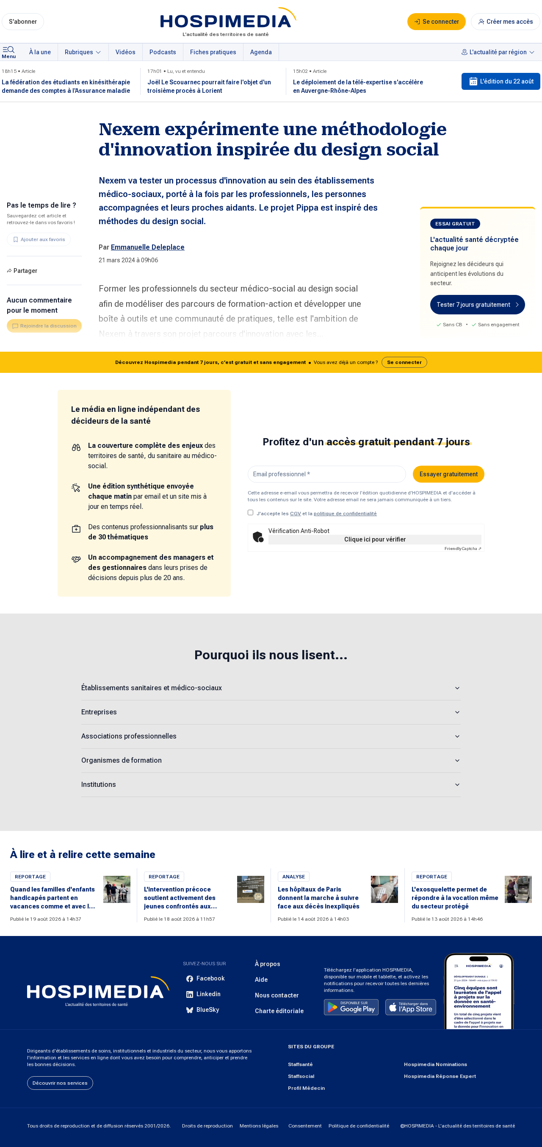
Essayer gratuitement (449, 474)
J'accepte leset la (317, 514)
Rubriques (79, 52)
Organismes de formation (121, 760)
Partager (25, 270)
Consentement (305, 1126)
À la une (40, 52)
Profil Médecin (306, 1088)
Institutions (98, 784)
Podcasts (162, 52)
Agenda (261, 52)
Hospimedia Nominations (435, 1064)
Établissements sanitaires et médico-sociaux (151, 688)
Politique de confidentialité (359, 1126)
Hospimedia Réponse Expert (440, 1076)
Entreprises (99, 712)
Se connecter (404, 362)
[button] (271, 362)
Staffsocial (301, 1076)
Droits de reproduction (207, 1126)
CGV (295, 514)
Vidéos (126, 52)
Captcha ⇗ (463, 548)
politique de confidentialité (345, 514)
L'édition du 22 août (507, 81)
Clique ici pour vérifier (375, 539)
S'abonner (23, 21)
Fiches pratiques (213, 52)
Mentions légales (259, 1126)
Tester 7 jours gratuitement (473, 304)
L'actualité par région (498, 52)
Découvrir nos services (60, 1083)
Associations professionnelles (129, 736)
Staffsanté (300, 1064)
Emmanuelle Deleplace (148, 247)
